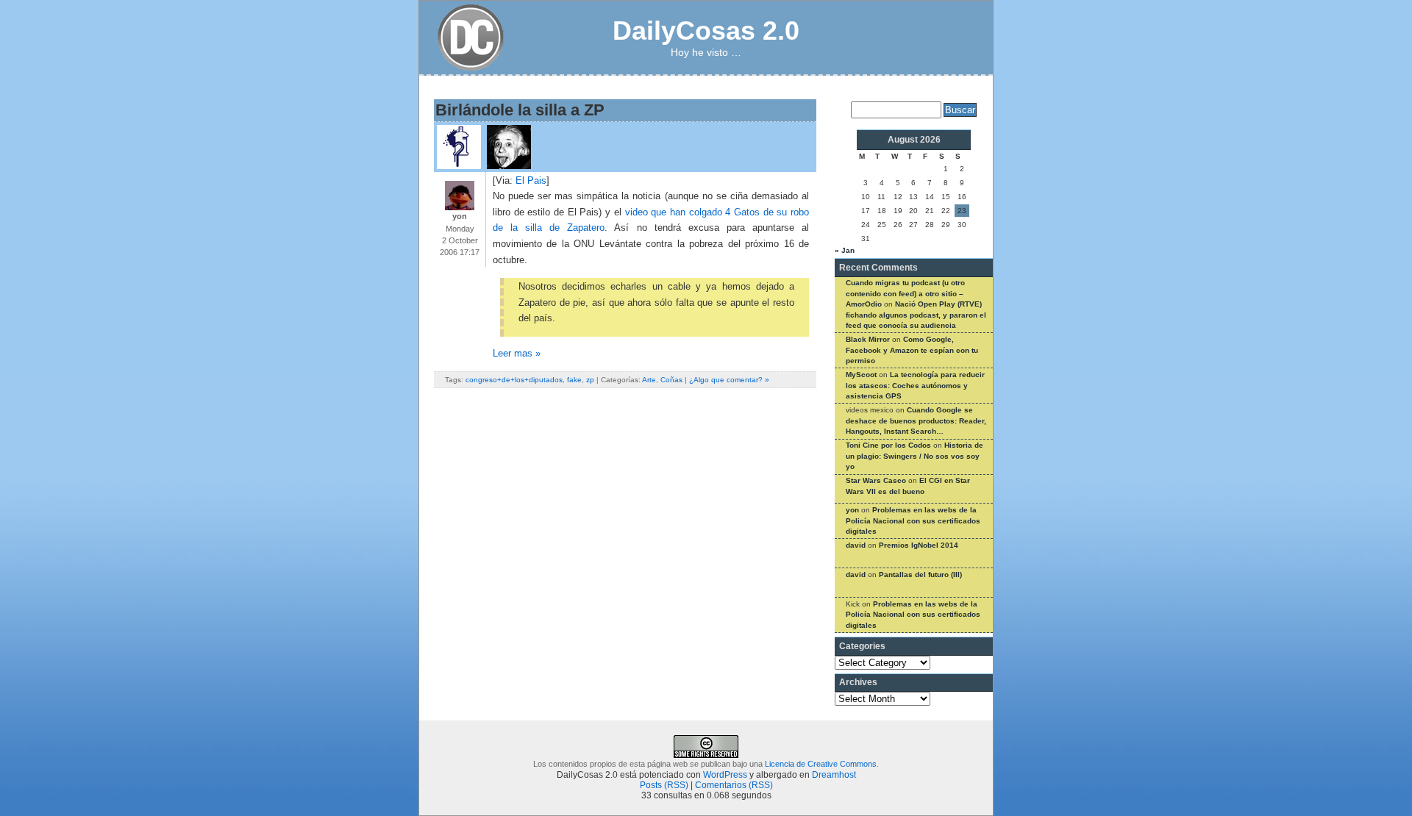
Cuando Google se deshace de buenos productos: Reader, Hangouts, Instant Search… (916, 420)
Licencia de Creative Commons (821, 763)
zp (590, 380)
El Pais (531, 181)
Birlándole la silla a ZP (520, 110)
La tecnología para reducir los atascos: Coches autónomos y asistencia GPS (915, 385)
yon (852, 510)
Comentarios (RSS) (734, 785)
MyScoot (861, 375)
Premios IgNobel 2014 (918, 545)
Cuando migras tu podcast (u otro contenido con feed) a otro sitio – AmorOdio (905, 293)
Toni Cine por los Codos (888, 445)
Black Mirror (868, 339)
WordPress (725, 775)
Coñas (671, 380)
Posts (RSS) (664, 785)
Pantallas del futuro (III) (920, 574)
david (856, 545)
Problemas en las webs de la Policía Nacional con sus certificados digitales (913, 520)
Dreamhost (834, 775)
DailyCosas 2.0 (706, 30)
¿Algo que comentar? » (729, 380)
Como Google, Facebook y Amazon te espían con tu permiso (912, 350)
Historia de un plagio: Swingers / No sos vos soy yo (914, 455)
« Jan (845, 250)
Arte (649, 380)
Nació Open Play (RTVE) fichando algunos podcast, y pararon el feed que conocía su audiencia (916, 314)
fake (574, 380)
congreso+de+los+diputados (514, 380)
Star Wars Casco (876, 480)
